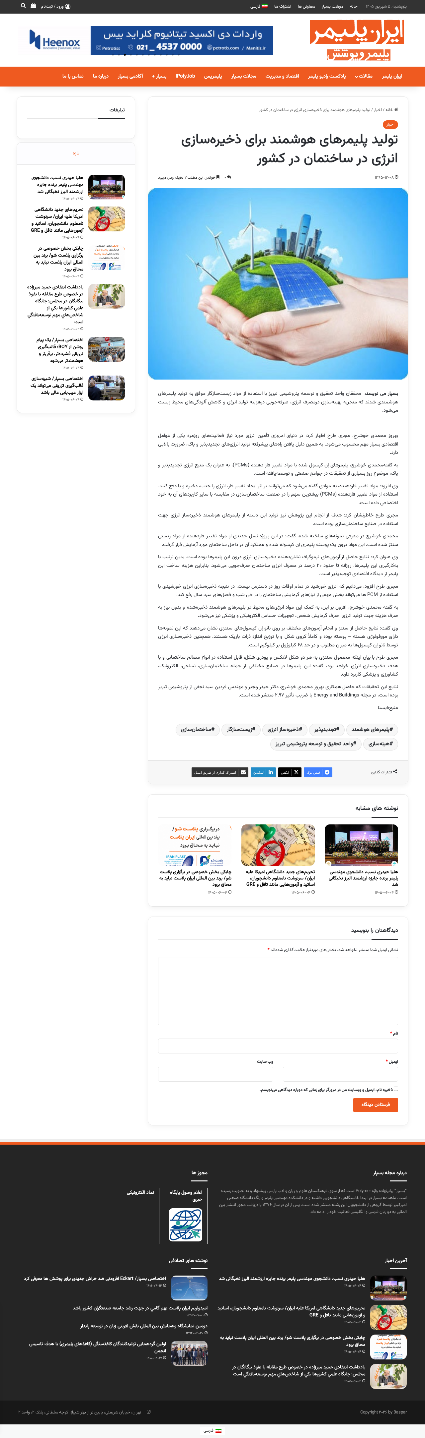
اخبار (378, 110)
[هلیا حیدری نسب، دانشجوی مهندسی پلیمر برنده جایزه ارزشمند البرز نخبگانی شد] (361, 845)
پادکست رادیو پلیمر (327, 76)
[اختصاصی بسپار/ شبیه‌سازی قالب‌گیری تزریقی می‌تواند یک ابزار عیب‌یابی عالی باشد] (106, 388)
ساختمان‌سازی (196, 730)
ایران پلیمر (392, 76)
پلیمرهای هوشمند (370, 730)
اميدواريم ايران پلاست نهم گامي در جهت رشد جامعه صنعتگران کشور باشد (140, 1308)
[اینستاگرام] (148, 1412)
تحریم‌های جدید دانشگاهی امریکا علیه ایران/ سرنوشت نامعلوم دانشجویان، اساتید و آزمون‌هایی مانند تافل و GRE (280, 878)
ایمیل (392, 1061)
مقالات (366, 76)
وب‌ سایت (265, 1061)
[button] (113, 55)
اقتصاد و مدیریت (282, 76)
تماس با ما (73, 76)
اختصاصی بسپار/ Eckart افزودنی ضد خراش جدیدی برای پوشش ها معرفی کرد (95, 1279)
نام (394, 1033)
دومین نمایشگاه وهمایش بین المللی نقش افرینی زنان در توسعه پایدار (144, 1326)
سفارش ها (306, 6)
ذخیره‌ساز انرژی (283, 730)
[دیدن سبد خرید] (33, 6)
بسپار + (159, 76)
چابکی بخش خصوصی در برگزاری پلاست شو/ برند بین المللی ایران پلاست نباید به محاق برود (195, 878)
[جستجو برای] (23, 6)
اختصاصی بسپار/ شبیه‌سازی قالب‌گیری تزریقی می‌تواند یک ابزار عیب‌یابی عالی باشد (57, 385)
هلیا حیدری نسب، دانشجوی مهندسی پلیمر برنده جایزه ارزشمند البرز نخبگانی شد (363, 878)
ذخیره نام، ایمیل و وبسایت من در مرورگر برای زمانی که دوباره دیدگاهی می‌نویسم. (326, 1090)
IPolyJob (185, 76)
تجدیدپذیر (325, 730)
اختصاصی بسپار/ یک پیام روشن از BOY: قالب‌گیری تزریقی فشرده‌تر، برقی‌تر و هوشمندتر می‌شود (60, 350)
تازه (76, 153)
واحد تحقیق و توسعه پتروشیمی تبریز (314, 744)
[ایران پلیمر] (349, 40)
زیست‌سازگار (239, 730)
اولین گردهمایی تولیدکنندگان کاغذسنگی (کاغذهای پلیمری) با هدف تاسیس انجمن (97, 1348)
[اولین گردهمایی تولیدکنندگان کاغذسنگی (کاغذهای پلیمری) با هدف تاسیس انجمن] (189, 1353)
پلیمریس (213, 76)
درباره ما (101, 76)
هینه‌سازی (379, 744)
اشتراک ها (282, 6)
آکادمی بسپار (130, 76)
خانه (354, 6)
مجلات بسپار (332, 6)
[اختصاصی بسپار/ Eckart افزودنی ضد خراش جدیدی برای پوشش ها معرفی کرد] (189, 1288)
